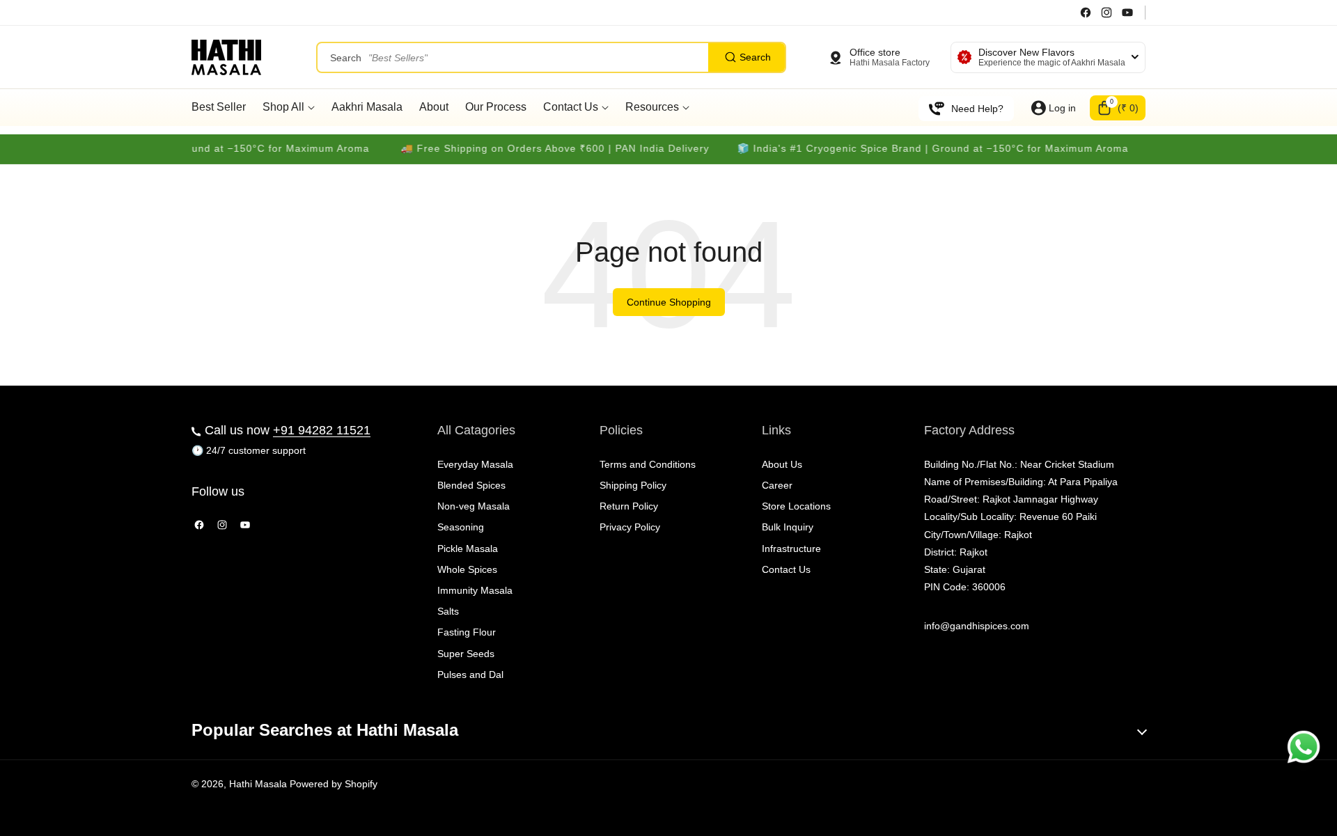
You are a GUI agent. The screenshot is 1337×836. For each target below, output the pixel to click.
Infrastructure (791, 548)
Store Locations (796, 506)
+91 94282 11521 (321, 430)
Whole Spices (467, 569)
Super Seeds (465, 653)
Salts (448, 611)
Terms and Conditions (648, 464)
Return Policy (629, 506)
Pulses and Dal (470, 674)
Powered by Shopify (333, 783)
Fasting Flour (466, 632)
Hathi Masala (258, 783)
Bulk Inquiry (787, 527)
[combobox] (551, 57)
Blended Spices (471, 485)
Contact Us (786, 569)
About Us (782, 464)
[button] (1118, 107)
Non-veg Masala (473, 506)
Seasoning (460, 527)
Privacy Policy (630, 527)
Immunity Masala (475, 590)
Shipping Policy (633, 485)
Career (777, 485)
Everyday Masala (475, 464)
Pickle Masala (467, 548)
